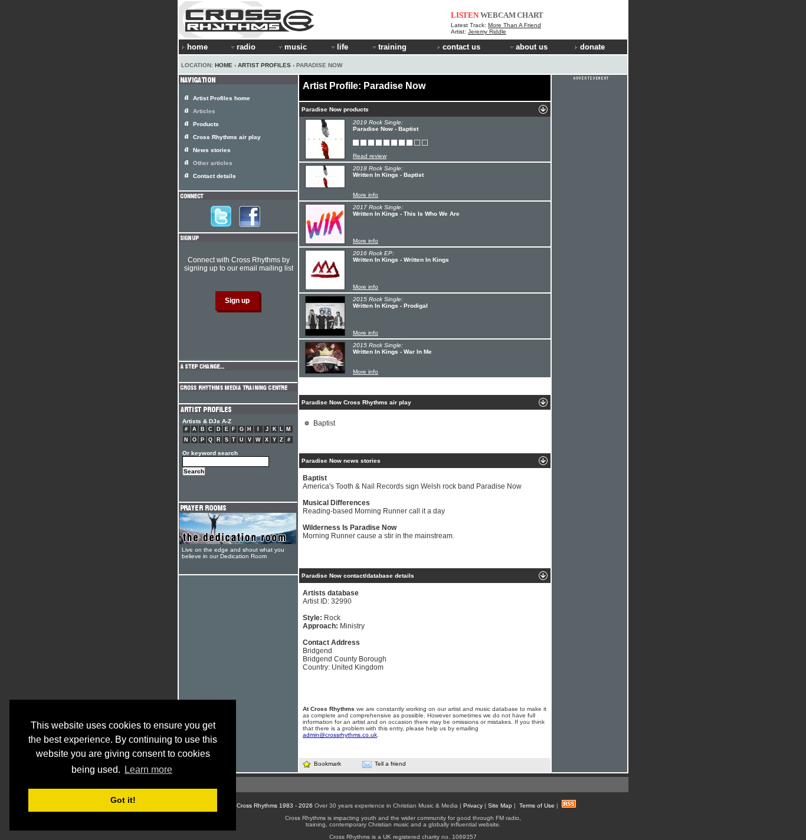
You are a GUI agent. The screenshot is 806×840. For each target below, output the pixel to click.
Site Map (500, 805)
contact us (461, 46)
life (342, 46)
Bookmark (327, 763)
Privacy (473, 805)
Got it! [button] (123, 800)
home (197, 46)
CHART (530, 15)
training (392, 46)
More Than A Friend (514, 25)
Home (223, 65)
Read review (369, 156)
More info (365, 195)
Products (206, 124)
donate (592, 46)
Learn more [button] (148, 770)
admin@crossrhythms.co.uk (340, 735)
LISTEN (465, 15)
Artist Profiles (264, 65)
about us (532, 46)
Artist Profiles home (221, 98)
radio (246, 46)
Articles (204, 111)
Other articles (212, 163)
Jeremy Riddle (487, 31)
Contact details (214, 176)
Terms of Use (537, 805)
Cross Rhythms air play (227, 137)
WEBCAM (498, 15)
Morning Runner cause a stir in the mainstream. (378, 531)
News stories (212, 150)
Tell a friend (390, 763)
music (295, 46)
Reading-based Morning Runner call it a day (374, 507)
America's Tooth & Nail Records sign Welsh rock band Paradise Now (412, 482)
